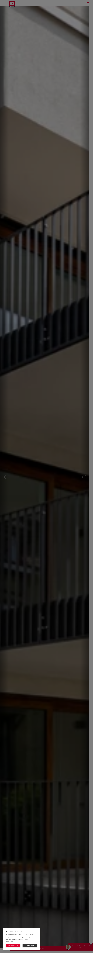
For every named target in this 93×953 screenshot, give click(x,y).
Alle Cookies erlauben (13, 945)
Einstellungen (30, 945)
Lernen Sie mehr (9, 941)
